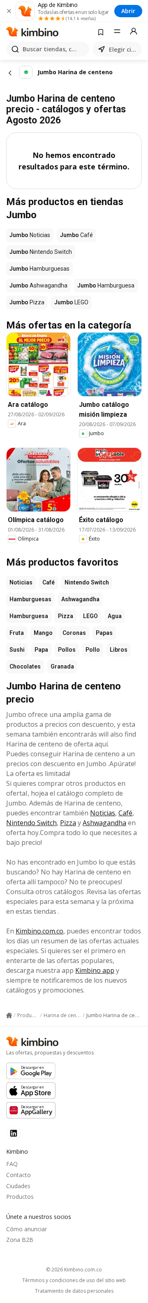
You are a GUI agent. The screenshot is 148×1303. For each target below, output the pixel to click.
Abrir (128, 11)
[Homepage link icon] (9, 1015)
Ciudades (18, 1186)
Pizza (65, 616)
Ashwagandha (80, 599)
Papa (41, 649)
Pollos (67, 649)
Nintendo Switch (87, 582)
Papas (104, 633)
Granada (62, 666)
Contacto (18, 1175)
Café (48, 582)
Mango (43, 633)
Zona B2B (19, 1240)
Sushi (17, 649)
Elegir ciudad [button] (124, 49)
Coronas (74, 633)
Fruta (16, 633)
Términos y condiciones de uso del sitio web (74, 1280)
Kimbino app (94, 970)
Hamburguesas (30, 599)
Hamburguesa (28, 616)
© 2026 (74, 1269)
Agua (115, 616)
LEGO (90, 616)
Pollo (93, 649)
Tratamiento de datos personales (74, 1291)
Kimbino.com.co (39, 931)
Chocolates (25, 666)
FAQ (12, 1164)
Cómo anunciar (26, 1229)
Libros (118, 649)
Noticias (20, 582)
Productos (20, 1196)
